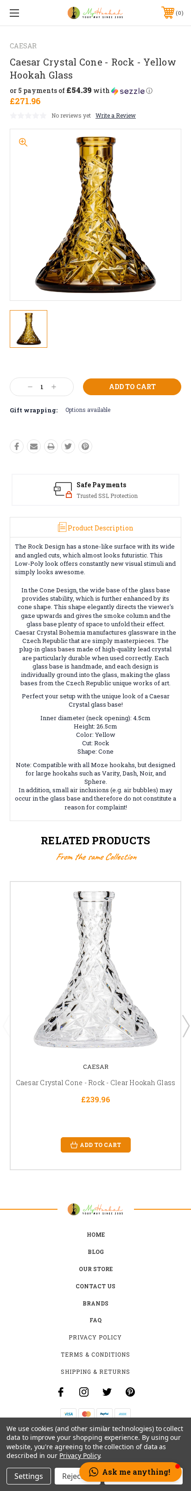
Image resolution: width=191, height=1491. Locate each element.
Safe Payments (101, 484)
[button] (81, 90)
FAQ (95, 1320)
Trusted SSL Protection (107, 495)
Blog (96, 1251)
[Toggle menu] (27, 13)
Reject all (77, 1476)
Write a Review (116, 115)
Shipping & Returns (95, 1371)
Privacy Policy (95, 1337)
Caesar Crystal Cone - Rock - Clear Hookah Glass (96, 1082)
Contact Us (95, 1286)
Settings (28, 1476)
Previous (6, 1025)
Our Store (96, 1268)
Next (185, 1025)
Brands (95, 1303)
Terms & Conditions (95, 1354)
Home (96, 1234)
